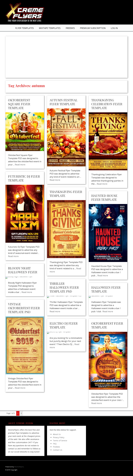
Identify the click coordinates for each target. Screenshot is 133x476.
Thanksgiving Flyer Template (66, 194)
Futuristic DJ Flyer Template (24, 178)
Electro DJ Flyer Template (64, 325)
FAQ (54, 443)
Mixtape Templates (50, 28)
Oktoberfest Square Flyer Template (19, 104)
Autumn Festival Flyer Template (63, 102)
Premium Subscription (93, 28)
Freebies (70, 28)
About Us (57, 434)
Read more (20, 164)
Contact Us (57, 450)
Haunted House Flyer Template (104, 197)
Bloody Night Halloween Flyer (22, 270)
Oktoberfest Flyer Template (107, 325)
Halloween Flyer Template (106, 289)
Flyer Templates (24, 28)
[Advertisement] (66, 57)
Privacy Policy (58, 437)
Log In (114, 28)
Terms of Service (60, 440)
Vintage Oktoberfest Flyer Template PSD (24, 308)
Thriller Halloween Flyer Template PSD (64, 287)
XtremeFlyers (19, 467)
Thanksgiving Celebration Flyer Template (106, 104)
